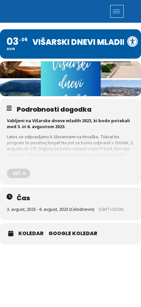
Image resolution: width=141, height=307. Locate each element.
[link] (132, 41)
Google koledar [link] (73, 234)
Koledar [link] (31, 234)
